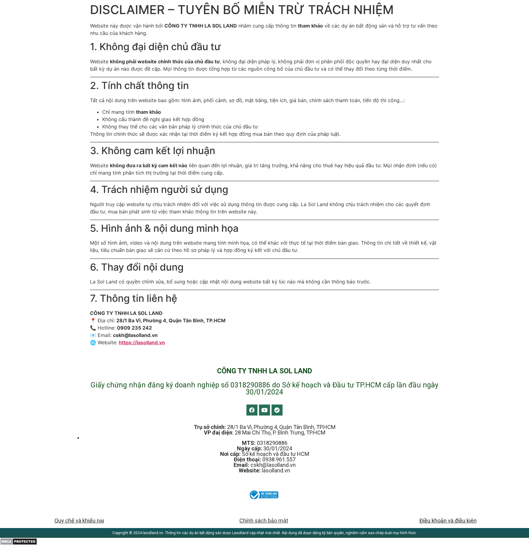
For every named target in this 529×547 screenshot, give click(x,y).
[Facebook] (251, 410)
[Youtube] (264, 410)
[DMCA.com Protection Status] (18, 543)
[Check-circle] (277, 410)
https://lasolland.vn (142, 342)
